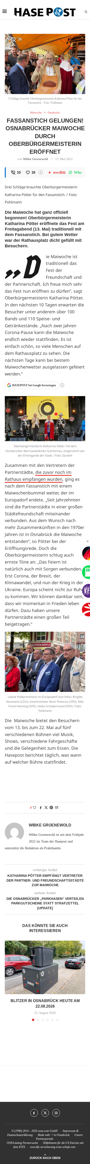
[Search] (86, 12)
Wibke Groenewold (35, 159)
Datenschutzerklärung (20, 1135)
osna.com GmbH (48, 1131)
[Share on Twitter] (46, 808)
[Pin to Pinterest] (51, 808)
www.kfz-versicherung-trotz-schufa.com (52, 1147)
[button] (9, 980)
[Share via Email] (56, 808)
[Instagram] (56, 1113)
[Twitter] (45, 1113)
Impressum (69, 1131)
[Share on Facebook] (40, 808)
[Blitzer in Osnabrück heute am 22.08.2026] (45, 967)
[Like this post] (34, 808)
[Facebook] (34, 1113)
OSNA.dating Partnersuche (22, 1143)
